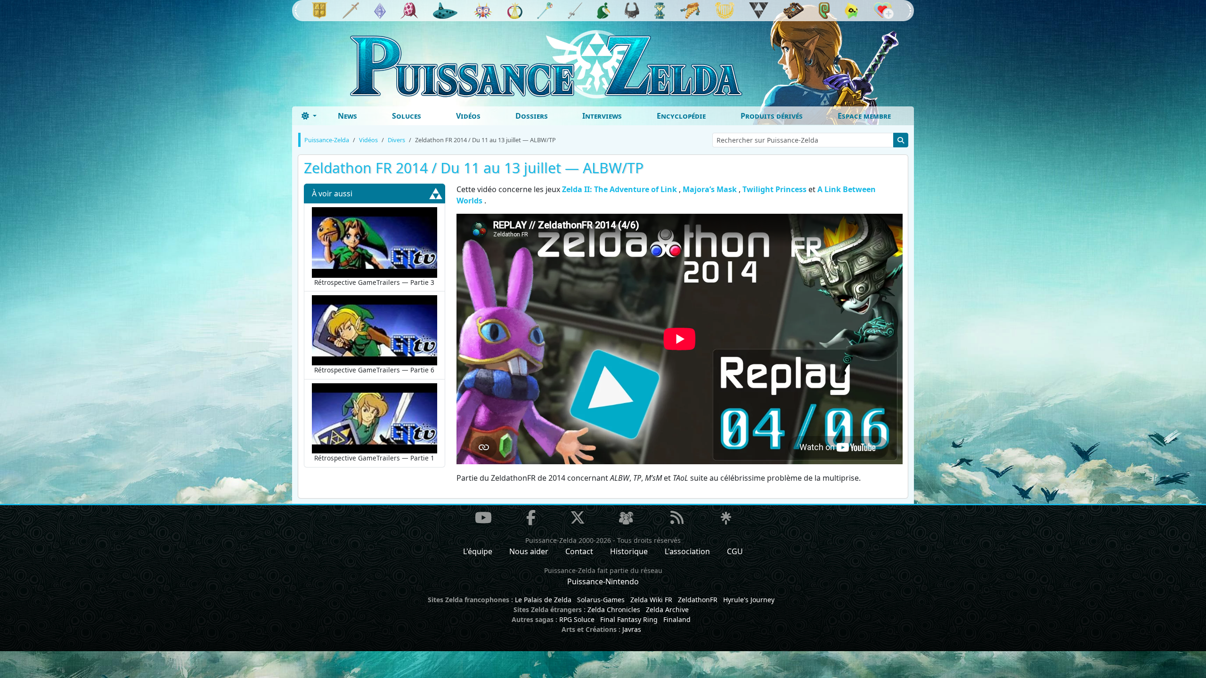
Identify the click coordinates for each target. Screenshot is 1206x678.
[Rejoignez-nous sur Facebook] (531, 517)
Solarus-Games (601, 599)
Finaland (677, 619)
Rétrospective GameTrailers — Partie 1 (374, 457)
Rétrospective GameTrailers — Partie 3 (374, 282)
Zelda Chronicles (613, 609)
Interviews (602, 116)
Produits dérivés (772, 116)
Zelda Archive (667, 609)
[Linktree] (726, 518)
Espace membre (864, 116)
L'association (687, 551)
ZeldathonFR (697, 599)
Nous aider (528, 551)
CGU (735, 551)
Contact (579, 551)
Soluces (406, 116)
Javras (631, 629)
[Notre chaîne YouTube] (483, 517)
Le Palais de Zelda (543, 599)
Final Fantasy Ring (629, 619)
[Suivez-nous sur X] (577, 517)
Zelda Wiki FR (651, 599)
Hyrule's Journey (748, 599)
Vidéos (468, 116)
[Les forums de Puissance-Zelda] (626, 518)
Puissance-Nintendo (603, 581)
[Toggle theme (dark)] (309, 115)
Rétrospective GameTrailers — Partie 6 (374, 369)
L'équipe (477, 551)
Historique (629, 551)
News (347, 116)
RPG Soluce (577, 619)
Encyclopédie (681, 116)
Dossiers (531, 116)
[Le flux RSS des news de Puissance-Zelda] (677, 517)
